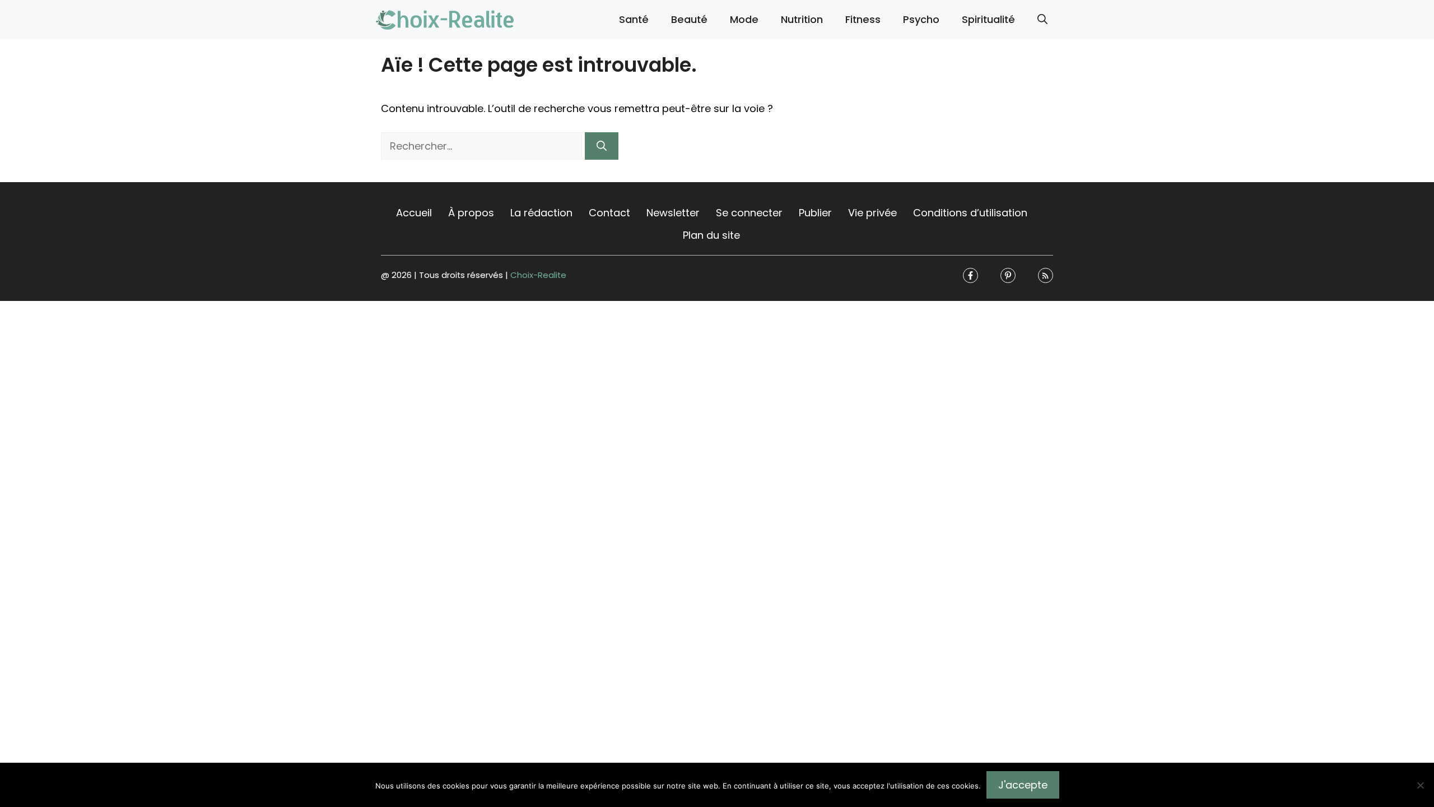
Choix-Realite (538, 275)
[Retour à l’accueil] (445, 19)
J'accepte (1022, 785)
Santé (634, 19)
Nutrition (802, 19)
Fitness (863, 19)
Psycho (921, 19)
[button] (1042, 19)
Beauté (689, 19)
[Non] (1420, 785)
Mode (744, 19)
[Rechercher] (601, 146)
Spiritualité (988, 19)
